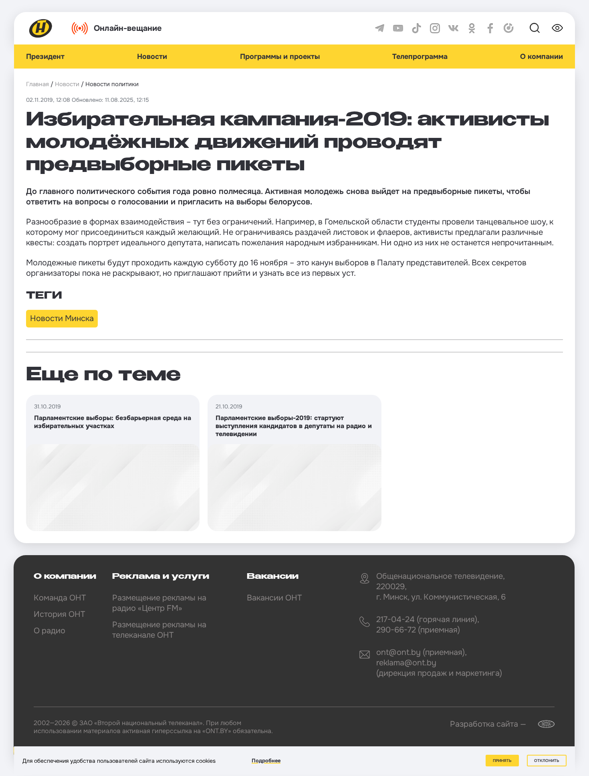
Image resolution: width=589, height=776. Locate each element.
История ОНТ (59, 614)
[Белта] (541, 724)
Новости (152, 57)
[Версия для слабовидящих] (557, 28)
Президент (45, 57)
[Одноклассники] (472, 28)
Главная (37, 84)
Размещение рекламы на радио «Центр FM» (159, 603)
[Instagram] (435, 28)
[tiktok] (416, 28)
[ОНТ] (41, 28)
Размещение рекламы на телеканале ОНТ (159, 630)
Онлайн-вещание (128, 28)
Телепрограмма (420, 57)
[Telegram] (380, 28)
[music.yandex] (509, 28)
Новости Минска (62, 318)
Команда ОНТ (60, 598)
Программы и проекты (280, 57)
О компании (541, 57)
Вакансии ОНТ (274, 598)
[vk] (453, 28)
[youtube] (398, 28)
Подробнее (266, 760)
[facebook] (490, 28)
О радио (49, 631)
